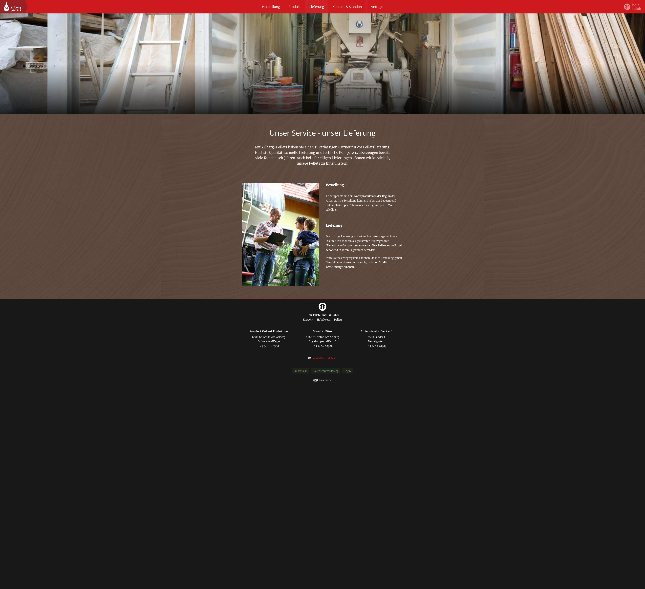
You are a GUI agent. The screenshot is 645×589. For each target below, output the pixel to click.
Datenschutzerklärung (325, 370)
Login (348, 370)
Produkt (294, 6)
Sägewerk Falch (632, 6)
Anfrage (377, 6)
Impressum (301, 370)
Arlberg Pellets (12, 6)
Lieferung (316, 6)
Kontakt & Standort (347, 6)
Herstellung (271, 6)
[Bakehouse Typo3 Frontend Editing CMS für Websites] (322, 381)
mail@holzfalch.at (324, 358)
